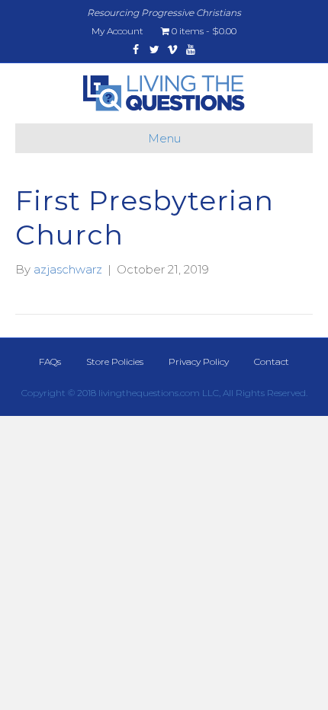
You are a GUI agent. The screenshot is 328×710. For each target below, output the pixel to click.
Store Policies (114, 361)
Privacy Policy (199, 361)
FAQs (50, 361)
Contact (271, 361)
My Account (117, 31)
